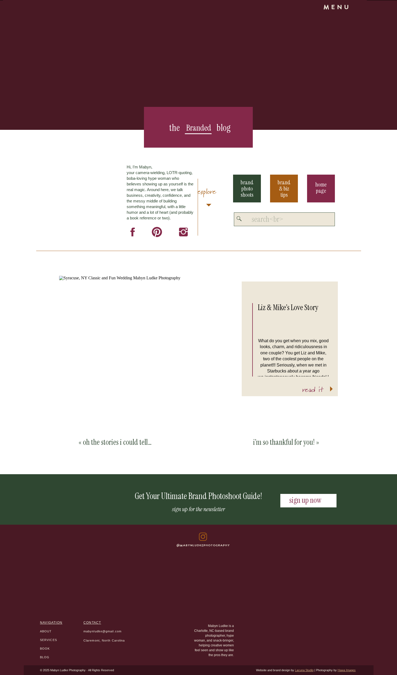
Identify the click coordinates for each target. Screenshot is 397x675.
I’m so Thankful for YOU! (284, 442)
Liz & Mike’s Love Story (288, 308)
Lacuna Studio (304, 670)
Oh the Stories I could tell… (117, 442)
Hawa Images (347, 670)
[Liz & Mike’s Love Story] (150, 341)
